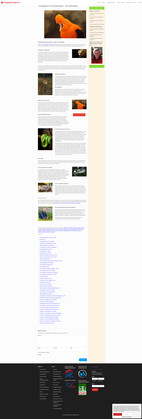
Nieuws (41, 391)
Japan (62, 230)
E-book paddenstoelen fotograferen (57, 405)
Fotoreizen (55, 369)
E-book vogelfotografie (57, 408)
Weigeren (127, 414)
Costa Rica (64, 203)
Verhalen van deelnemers (44, 387)
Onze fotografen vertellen (44, 389)
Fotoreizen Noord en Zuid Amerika (58, 379)
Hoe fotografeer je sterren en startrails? (47, 289)
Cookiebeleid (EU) (43, 398)
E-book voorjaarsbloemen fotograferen (58, 402)
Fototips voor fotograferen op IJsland (47, 322)
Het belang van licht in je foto (45, 282)
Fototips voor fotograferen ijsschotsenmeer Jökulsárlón (50, 315)
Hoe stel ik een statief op (44, 266)
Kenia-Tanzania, (53, 230)
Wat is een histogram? (44, 276)
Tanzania (78, 203)
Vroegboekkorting (43, 374)
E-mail (55, 347)
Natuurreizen (55, 394)
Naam (39, 347)
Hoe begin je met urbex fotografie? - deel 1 (48, 280)
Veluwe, (44, 232)
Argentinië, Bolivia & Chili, (68, 230)
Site (71, 347)
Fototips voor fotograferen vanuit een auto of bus (49, 309)
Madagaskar (72, 203)
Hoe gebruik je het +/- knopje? (45, 253)
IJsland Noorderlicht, (77, 227)
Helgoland (66, 227)
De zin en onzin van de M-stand (45, 284)
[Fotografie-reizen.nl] (10, 2)
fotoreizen (76, 201)
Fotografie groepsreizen (57, 387)
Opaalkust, (40, 229)
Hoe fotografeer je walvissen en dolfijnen (47, 270)
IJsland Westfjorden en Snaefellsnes (76, 229)
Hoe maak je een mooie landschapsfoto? (47, 291)
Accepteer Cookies (117, 414)
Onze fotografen (43, 382)
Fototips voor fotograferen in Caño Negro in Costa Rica (50, 321)
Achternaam (100, 380)
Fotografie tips (42, 384)
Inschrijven (95, 389)
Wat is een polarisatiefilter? (45, 258)
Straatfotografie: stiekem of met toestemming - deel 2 (50, 303)
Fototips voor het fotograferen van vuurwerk (48, 311)
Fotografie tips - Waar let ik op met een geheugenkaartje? (50, 297)
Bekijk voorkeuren (136, 414)
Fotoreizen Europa (56, 374)
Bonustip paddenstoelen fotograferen (47, 262)
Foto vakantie (55, 384)
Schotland (70, 227)
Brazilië (68, 203)
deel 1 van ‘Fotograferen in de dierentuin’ (47, 44)
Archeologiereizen (56, 396)
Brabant (48, 232)
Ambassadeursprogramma (44, 371)
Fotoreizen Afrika (56, 382)
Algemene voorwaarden (44, 394)
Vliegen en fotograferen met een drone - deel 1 (48, 256)
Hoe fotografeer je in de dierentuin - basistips (48, 274)
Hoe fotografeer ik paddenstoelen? (46, 264)
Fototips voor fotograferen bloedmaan (47, 301)
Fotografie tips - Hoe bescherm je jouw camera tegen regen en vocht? (53, 295)
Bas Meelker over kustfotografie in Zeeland (48, 243)
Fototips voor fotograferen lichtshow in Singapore (49, 317)
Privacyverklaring (43, 396)
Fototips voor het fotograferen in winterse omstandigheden (51, 313)
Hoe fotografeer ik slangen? (45, 251)
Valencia (44, 230)
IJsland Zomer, (66, 229)
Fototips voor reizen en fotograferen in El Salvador (49, 319)
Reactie (39, 335)
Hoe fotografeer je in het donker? (46, 286)
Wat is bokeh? (42, 239)
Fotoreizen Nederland (57, 371)
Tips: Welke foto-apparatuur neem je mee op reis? (49, 307)
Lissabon (48, 230)
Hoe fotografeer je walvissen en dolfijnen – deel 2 (49, 268)
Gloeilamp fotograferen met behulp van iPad (48, 237)
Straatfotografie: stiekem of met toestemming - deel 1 (50, 305)
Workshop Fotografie (57, 391)
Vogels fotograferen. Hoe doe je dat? (47, 245)
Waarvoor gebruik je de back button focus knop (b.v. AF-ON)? (51, 260)
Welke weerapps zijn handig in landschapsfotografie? (49, 288)
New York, (59, 230)
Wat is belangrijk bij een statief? (46, 293)
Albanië (44, 229)
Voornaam (94, 380)
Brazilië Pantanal (59, 229)
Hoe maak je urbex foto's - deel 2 (46, 278)
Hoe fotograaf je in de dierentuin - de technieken (49, 272)
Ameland (53, 232)
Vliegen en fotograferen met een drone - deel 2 (48, 255)
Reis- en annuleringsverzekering (44, 379)
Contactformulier (43, 369)
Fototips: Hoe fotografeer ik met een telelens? (48, 299)
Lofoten (82, 227)
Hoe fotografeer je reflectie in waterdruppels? (48, 247)
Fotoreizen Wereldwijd (57, 376)
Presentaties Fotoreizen (57, 398)
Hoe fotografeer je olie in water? (46, 249)
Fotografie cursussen (57, 389)
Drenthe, (75, 230)
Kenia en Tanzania (58, 203)
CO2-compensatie (43, 376)
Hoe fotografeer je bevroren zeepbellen (47, 241)
